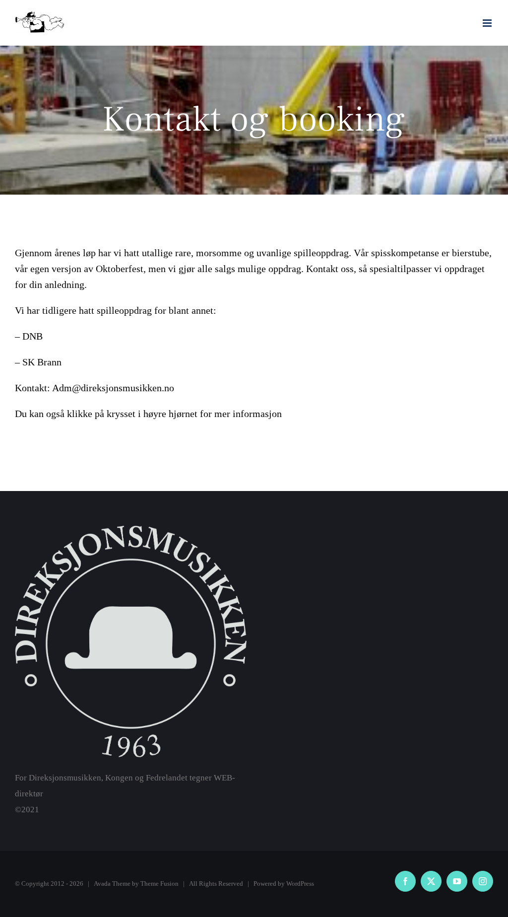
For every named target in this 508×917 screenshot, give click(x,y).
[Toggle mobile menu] (488, 23)
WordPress (300, 883)
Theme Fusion (159, 883)
